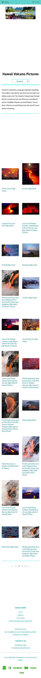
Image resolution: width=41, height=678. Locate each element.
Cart (37, 2)
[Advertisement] (20, 47)
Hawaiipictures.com (22, 657)
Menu (6, 2)
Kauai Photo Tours (20, 629)
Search (20, 612)
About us (20, 615)
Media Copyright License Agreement (20, 621)
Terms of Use (20, 618)
